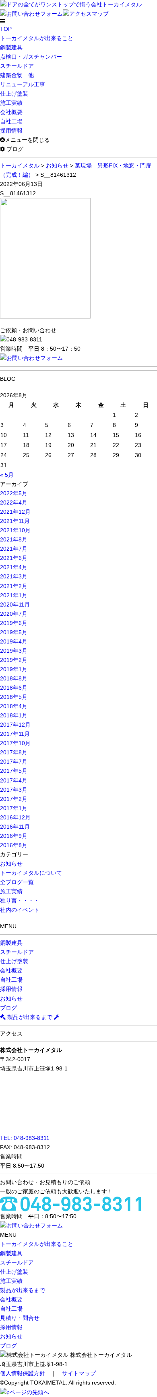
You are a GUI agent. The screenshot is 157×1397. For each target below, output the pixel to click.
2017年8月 (13, 752)
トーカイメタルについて (31, 873)
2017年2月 (13, 799)
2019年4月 (13, 641)
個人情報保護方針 (22, 1373)
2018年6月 (13, 687)
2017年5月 (13, 771)
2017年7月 (13, 761)
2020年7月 (13, 614)
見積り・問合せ (19, 1318)
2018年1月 (13, 715)
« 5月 (7, 475)
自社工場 (11, 121)
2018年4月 (13, 706)
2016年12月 (15, 817)
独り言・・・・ (19, 900)
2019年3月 (13, 650)
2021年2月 (13, 586)
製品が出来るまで (30, 1017)
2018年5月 (13, 697)
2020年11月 (15, 604)
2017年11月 (15, 734)
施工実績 (11, 103)
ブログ (8, 1008)
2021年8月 (13, 539)
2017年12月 (15, 724)
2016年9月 (13, 836)
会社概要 (11, 112)
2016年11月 (15, 826)
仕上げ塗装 (14, 93)
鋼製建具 (11, 47)
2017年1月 (13, 808)
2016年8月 (13, 845)
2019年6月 (13, 623)
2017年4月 (13, 780)
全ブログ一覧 (17, 882)
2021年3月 (13, 576)
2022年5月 (13, 493)
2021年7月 (13, 548)
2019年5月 (13, 632)
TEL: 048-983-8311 (25, 1138)
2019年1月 (13, 669)
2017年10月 (15, 743)
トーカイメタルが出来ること (36, 38)
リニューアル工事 (22, 84)
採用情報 (11, 130)
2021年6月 (13, 558)
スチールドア (17, 66)
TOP (6, 29)
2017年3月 (13, 789)
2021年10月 (15, 530)
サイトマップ (79, 1373)
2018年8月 (13, 678)
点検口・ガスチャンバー (31, 56)
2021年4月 (13, 567)
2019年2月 (13, 660)
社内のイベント (19, 910)
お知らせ (11, 863)
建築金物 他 (17, 75)
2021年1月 (13, 595)
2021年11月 (15, 521)
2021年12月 (15, 512)
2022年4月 (13, 502)
